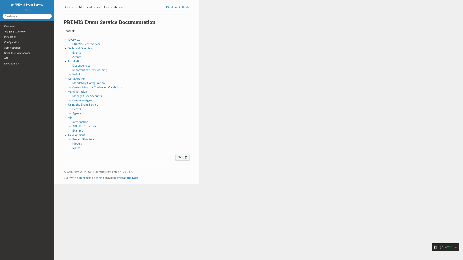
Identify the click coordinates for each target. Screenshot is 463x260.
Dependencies (81, 65)
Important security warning (89, 70)
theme (100, 177)
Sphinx (81, 177)
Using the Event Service (17, 53)
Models (77, 143)
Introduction (80, 122)
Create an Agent (82, 100)
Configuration (12, 42)
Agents (76, 57)
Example (77, 130)
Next (181, 157)
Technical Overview (15, 31)
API (6, 58)
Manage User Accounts (87, 96)
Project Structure (83, 139)
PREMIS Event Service (28, 4)
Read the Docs (129, 177)
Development (11, 63)
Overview (9, 26)
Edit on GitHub (179, 7)
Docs (67, 7)
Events (76, 52)
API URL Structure (84, 126)
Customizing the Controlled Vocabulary (97, 87)
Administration (12, 47)
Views (76, 148)
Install (76, 74)
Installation (10, 37)
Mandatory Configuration (88, 83)
